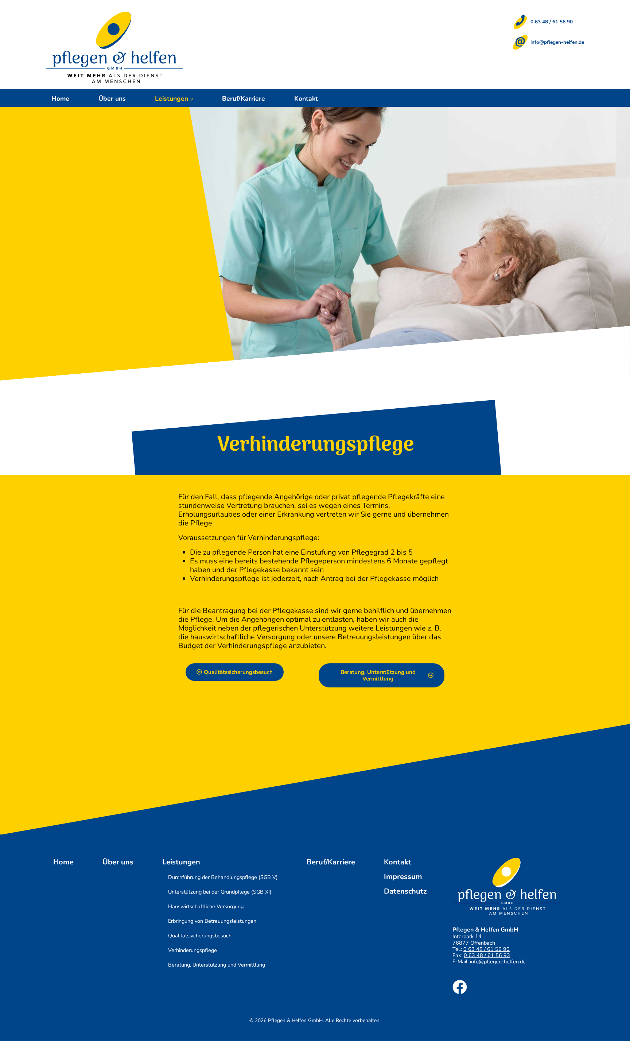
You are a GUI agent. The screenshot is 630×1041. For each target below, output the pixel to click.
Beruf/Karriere (243, 98)
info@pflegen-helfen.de (557, 42)
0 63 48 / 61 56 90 (551, 21)
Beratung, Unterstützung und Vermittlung (216, 964)
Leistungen (171, 98)
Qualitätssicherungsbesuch (200, 935)
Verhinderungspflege (192, 950)
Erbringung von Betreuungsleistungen (212, 921)
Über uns (112, 98)
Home (60, 98)
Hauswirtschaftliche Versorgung (206, 906)
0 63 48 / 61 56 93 (487, 955)
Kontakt (306, 98)
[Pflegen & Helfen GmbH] (114, 47)
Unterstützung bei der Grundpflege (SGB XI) (220, 891)
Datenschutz (405, 891)
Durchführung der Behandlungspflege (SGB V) (223, 877)
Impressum (403, 876)
